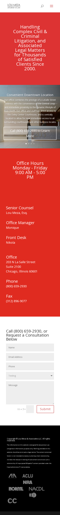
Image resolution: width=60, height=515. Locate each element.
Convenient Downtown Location (30, 95)
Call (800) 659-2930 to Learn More (30, 133)
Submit (45, 409)
